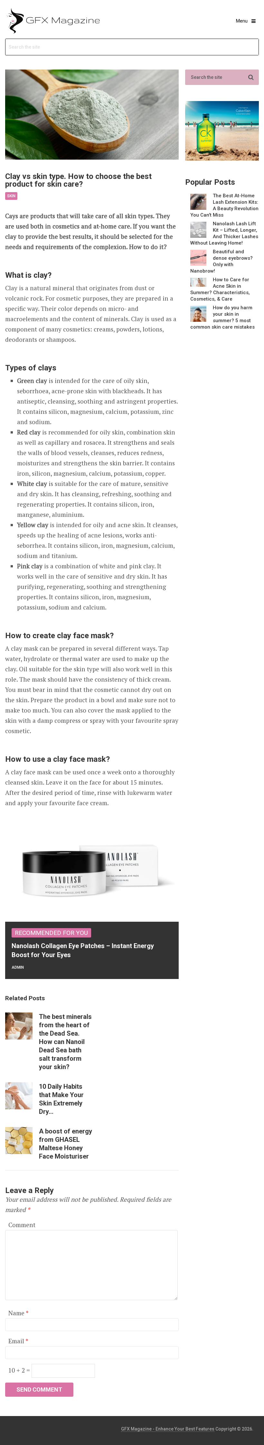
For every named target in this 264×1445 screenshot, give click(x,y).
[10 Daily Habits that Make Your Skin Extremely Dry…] (18, 1095)
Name (18, 1313)
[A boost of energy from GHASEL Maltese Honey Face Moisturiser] (18, 1140)
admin (18, 967)
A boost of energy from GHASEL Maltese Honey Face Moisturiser (65, 1143)
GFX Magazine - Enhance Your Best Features (167, 1428)
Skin (11, 196)
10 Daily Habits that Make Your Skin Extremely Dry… (61, 1099)
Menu (242, 21)
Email (18, 1341)
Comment (21, 1225)
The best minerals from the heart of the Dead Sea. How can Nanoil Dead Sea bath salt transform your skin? (65, 1042)
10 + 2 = (20, 1370)
